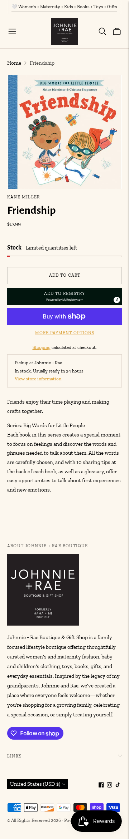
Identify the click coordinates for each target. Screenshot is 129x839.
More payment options (64, 332)
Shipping (42, 347)
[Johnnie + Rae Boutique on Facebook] (101, 786)
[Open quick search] (102, 31)
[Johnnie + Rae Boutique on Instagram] (109, 786)
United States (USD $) (35, 784)
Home (14, 63)
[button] (64, 296)
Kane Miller (23, 196)
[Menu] (12, 31)
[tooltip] (117, 300)
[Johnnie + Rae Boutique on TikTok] (117, 786)
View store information (38, 378)
